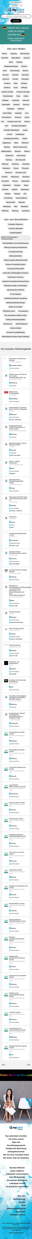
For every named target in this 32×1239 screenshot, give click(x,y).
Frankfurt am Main (7, 92)
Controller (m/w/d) (14, 1012)
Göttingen (5, 100)
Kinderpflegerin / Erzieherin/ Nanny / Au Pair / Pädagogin (18, 408)
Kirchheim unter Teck (14, 121)
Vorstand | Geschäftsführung (16, 332)
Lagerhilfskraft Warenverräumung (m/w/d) (17, 785)
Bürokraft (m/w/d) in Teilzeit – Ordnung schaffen (18, 444)
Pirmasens (8, 172)
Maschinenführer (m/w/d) (17, 802)
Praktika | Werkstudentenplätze (15, 319)
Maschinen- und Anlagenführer (14, 662)
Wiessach (22, 202)
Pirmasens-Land (21, 172)
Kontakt (22, 1202)
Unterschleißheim (21, 198)
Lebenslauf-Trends (17, 1183)
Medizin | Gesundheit (15, 307)
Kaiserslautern (6, 117)
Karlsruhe (18, 117)
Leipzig (25, 130)
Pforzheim (25, 168)
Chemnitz (15, 75)
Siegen (26, 185)
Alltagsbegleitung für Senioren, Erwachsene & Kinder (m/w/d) (17, 427)
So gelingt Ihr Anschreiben (17, 1187)
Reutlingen (25, 176)
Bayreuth (27, 58)
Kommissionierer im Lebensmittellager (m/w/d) (17, 1029)
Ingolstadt (18, 113)
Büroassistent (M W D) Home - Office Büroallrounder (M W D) (18, 498)
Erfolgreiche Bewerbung (16, 1148)
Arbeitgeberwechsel (16, 1152)
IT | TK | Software (15, 294)
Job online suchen (16, 1139)
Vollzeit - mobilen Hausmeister (14, 462)
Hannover (26, 104)
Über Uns (21, 1196)
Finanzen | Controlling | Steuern (15, 264)
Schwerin (17, 185)
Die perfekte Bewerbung (17, 1180)
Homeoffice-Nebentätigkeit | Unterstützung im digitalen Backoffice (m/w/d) (18, 697)
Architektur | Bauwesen (15, 224)
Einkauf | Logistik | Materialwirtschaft (15, 260)
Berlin (11, 62)
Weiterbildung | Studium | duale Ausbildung (15, 336)
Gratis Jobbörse (17, 1171)
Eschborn (7, 87)
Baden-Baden (16, 58)
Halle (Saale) (6, 104)
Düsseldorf (25, 79)
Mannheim (25, 143)
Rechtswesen (8, 324)
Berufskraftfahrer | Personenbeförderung (15, 243)
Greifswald (15, 100)
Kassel (27, 117)
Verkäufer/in (13, 517)
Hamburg (16, 104)
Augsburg (13, 53)
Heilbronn (21, 109)
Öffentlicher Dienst (9, 311)
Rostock (15, 181)
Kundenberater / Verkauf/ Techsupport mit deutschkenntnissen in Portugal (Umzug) (17, 716)
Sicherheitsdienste (21, 324)
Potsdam (4, 176)
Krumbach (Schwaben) (19, 126)
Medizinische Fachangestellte (14, 392)
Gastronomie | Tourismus (15, 277)
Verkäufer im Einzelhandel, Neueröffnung (17, 680)
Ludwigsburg (20, 134)
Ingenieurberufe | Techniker (15, 290)
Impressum (20, 1212)
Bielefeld (19, 62)
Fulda (18, 96)
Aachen (4, 53)
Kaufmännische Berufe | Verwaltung (15, 298)
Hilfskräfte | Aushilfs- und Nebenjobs (15, 285)
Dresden (15, 79)
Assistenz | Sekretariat (16, 228)
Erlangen (24, 83)
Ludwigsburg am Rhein (11, 138)
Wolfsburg (5, 211)
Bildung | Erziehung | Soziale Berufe (15, 247)
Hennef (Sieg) (7, 113)
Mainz (16, 143)
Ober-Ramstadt (20, 160)
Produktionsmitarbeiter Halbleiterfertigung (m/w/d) (17, 835)
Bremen (25, 70)
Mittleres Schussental (20, 147)
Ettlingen (24, 87)
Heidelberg (10, 109)
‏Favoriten (17, 6)
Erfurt (16, 83)
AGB (23, 1205)
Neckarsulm (9, 155)
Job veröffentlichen (16, 2)
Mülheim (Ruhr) (6, 151)
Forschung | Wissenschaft (15, 268)
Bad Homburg (24, 53)
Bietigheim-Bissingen (11, 66)
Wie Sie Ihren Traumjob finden (16, 1155)
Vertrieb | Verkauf (15, 328)
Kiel (2, 121)
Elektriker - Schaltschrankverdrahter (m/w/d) (16, 938)
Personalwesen (23, 311)
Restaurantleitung (14, 645)
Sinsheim (5, 189)
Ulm (25, 194)
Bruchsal (5, 75)
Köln (6, 126)
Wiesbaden (24, 206)
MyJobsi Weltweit (17, 1168)
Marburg (7, 147)
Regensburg (15, 176)
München (18, 151)
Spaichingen (25, 189)
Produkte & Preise (17, 1215)
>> (28, 1064)
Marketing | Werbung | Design (15, 302)
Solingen (14, 189)
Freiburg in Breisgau (23, 92)
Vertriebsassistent (14, 612)
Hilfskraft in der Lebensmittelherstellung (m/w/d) (16, 994)
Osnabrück (25, 164)
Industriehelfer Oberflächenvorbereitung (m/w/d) (17, 958)
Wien (15, 206)
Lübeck (24, 138)
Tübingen (17, 194)
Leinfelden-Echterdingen (11, 130)
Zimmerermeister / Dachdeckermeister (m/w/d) (17, 552)
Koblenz (27, 121)
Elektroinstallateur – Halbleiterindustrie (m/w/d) (17, 920)
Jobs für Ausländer (17, 1177)
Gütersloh (26, 100)
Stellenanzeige (19, 1199)
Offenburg (5, 164)
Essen (16, 87)
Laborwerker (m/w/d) (15, 870)
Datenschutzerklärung (16, 1208)
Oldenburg (15, 164)
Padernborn (6, 168)
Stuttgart (7, 194)
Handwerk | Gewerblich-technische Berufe (15, 281)
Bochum (24, 66)
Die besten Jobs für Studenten (16, 1158)
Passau (16, 168)
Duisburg (7, 83)
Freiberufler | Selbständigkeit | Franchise (15, 273)
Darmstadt (25, 75)
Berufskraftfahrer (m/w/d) (16, 903)
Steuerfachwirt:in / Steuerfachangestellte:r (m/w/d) (16, 481)
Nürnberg (9, 160)
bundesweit (25, 211)
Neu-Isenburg (21, 155)
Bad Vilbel (5, 58)
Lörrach (9, 134)
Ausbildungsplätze (15, 232)
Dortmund (6, 79)
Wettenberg (6, 206)
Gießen (26, 96)
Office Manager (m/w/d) (16, 628)
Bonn (5, 70)
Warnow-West (10, 202)
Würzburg (15, 211)
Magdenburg (7, 143)
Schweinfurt (7, 185)
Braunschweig (14, 70)
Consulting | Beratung (15, 251)
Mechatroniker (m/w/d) (16, 818)
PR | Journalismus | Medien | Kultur (16, 315)
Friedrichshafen (8, 96)
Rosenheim (5, 181)
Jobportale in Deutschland (17, 1174)
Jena (26, 113)
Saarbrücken (25, 181)
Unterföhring (8, 198)
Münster (27, 151)
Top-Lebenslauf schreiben (16, 1136)
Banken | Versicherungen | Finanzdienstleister (9, 238)
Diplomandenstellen (15, 256)
